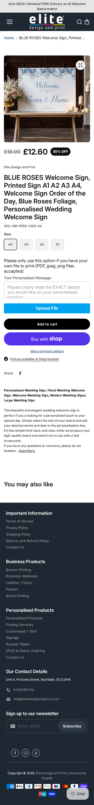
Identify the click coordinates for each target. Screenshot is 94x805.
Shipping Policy (18, 534)
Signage (12, 637)
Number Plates (18, 644)
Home (9, 37)
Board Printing (17, 596)
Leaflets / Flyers (19, 582)
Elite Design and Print (51, 773)
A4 (10, 244)
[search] (79, 22)
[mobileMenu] (9, 22)
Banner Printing (18, 570)
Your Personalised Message (27, 278)
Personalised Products (24, 618)
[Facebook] (20, 373)
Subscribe (72, 726)
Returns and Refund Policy (27, 541)
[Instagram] (26, 753)
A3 (26, 244)
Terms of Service (19, 521)
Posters (12, 589)
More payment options (47, 351)
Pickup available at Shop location (34, 359)
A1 (57, 244)
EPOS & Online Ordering (25, 651)
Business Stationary (22, 576)
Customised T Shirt (21, 631)
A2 (42, 244)
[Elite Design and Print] (47, 22)
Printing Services (19, 625)
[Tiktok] (36, 753)
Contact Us (15, 547)
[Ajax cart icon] (87, 22)
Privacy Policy (17, 528)
